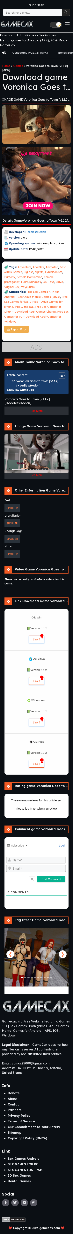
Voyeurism (28, 287)
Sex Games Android (24, 1159)
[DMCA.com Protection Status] (14, 1219)
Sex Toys (48, 282)
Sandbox (35, 282)
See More (37, 410)
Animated (52, 267)
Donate (38, 5)
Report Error (18, 329)
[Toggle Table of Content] (60, 375)
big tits (39, 272)
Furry (24, 282)
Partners (14, 1110)
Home (6, 66)
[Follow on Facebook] (5, 1202)
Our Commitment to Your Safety (34, 1127)
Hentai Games (19, 1181)
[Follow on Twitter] (15, 1202)
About (13, 1099)
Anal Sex (38, 267)
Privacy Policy (19, 1116)
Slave (59, 282)
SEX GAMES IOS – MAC (25, 1170)
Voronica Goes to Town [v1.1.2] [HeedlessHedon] (37, 383)
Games (18, 66)
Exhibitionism (53, 272)
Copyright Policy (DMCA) (27, 1138)
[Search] (66, 12)
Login (62, 845)
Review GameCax (21, 390)
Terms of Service (21, 1121)
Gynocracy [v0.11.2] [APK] (19, 52)
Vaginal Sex (11, 287)
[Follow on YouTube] (24, 1202)
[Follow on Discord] (33, 1202)
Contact (14, 1104)
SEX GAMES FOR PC (23, 1164)
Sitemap (14, 1132)
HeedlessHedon (35, 232)
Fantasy (9, 277)
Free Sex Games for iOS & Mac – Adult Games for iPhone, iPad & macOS (36, 302)
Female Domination (29, 277)
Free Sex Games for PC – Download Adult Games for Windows (36, 316)
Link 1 (36, 639)
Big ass (28, 272)
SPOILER (12, 508)
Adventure (24, 267)
